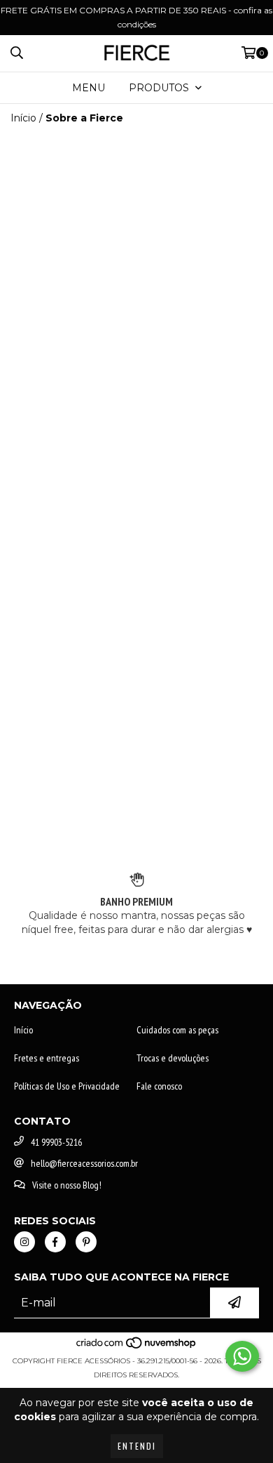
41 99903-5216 (56, 1142)
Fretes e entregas (46, 1058)
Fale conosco (159, 1086)
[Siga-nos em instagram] (24, 1241)
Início (23, 118)
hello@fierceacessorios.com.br (84, 1163)
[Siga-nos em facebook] (55, 1241)
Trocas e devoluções (172, 1058)
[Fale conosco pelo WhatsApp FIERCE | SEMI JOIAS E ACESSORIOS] (242, 1356)
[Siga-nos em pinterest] (86, 1241)
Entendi (137, 1446)
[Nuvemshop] (137, 1346)
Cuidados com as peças (177, 1030)
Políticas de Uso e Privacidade (67, 1086)
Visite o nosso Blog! (67, 1185)
